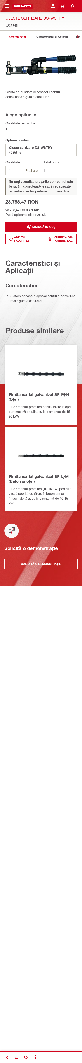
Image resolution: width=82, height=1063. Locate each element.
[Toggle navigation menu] (7, 6)
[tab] (17, 37)
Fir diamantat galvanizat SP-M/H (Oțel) (39, 397)
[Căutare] (72, 6)
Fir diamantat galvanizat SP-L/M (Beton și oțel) (39, 479)
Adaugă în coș (43, 227)
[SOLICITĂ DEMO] (16, 1057)
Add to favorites (22, 239)
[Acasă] (22, 6)
